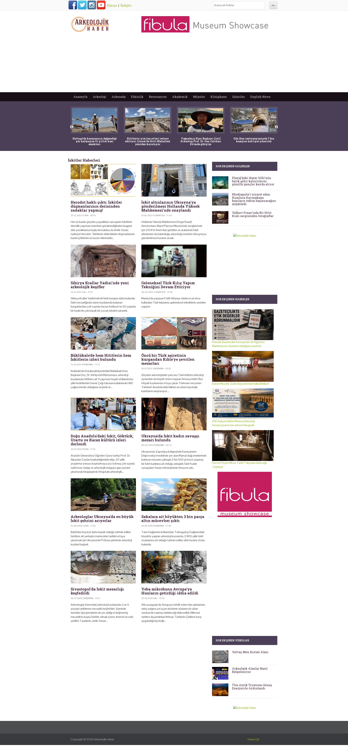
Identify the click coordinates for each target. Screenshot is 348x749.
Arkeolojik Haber (104, 739)
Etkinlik (137, 97)
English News (260, 97)
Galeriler (238, 97)
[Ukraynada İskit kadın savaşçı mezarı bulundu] (174, 414)
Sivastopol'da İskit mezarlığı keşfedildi (97, 591)
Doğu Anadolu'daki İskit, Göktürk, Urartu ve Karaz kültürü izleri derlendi (102, 440)
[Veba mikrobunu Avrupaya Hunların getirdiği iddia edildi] (174, 567)
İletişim (126, 5)
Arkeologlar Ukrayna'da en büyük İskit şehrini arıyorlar (102, 518)
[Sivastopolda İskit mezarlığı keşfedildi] (103, 567)
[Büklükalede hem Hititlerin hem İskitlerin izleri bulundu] (103, 333)
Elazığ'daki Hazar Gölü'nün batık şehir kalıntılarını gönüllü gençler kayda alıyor (253, 181)
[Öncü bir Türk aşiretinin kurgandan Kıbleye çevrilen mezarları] (174, 333)
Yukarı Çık (253, 739)
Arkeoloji (99, 97)
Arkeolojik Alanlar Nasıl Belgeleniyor (250, 670)
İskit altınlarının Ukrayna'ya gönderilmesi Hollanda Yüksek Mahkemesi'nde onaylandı (170, 206)
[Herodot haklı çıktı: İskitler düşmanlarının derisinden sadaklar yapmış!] (103, 180)
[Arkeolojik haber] (90, 23)
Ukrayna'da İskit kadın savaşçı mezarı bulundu (170, 438)
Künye (112, 5)
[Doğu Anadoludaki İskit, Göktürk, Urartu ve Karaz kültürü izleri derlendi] (103, 414)
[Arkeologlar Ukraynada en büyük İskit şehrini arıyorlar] (103, 494)
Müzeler (199, 97)
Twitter (82, 5)
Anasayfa (80, 97)
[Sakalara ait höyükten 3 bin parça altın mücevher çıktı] (174, 494)
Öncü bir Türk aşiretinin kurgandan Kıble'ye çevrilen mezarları (167, 359)
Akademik (180, 97)
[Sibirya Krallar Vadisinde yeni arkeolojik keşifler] (103, 261)
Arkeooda (119, 97)
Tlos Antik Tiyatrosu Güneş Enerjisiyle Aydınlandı (252, 686)
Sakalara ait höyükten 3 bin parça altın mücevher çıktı (172, 518)
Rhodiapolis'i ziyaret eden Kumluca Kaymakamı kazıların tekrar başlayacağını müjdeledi (254, 199)
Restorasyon (158, 97)
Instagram (91, 5)
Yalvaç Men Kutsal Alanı (250, 652)
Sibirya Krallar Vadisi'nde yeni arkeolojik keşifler (100, 284)
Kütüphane (218, 97)
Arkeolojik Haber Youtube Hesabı (101, 5)
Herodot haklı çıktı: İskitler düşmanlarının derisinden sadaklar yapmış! (96, 206)
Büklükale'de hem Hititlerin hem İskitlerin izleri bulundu (101, 357)
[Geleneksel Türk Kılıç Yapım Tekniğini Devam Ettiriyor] (174, 261)
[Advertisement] (174, 65)
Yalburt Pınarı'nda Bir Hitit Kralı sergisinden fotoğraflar (253, 214)
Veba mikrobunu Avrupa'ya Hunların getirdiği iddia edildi (169, 591)
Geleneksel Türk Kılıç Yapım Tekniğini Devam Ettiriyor (168, 284)
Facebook (73, 5)
